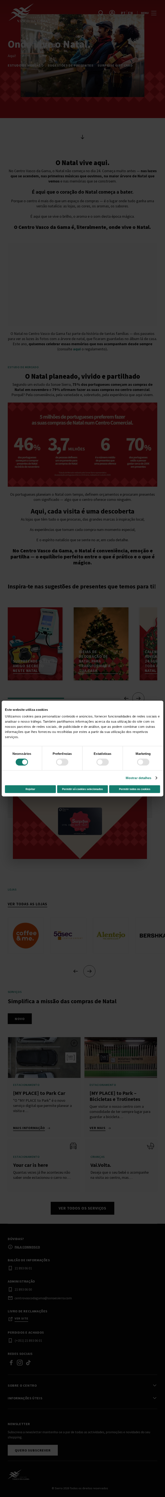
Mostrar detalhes (138, 778)
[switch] (62, 761)
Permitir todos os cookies (134, 789)
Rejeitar (30, 789)
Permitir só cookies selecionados (82, 789)
